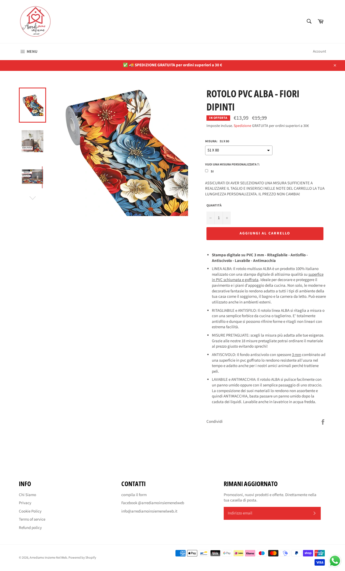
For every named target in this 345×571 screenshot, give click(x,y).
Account (319, 51)
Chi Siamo (27, 495)
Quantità (214, 205)
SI (212, 171)
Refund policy (30, 528)
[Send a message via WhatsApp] (334, 560)
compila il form (134, 495)
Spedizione (242, 126)
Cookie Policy (30, 511)
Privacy (25, 503)
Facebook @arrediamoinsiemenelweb (152, 503)
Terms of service (32, 519)
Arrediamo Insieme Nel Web (48, 557)
